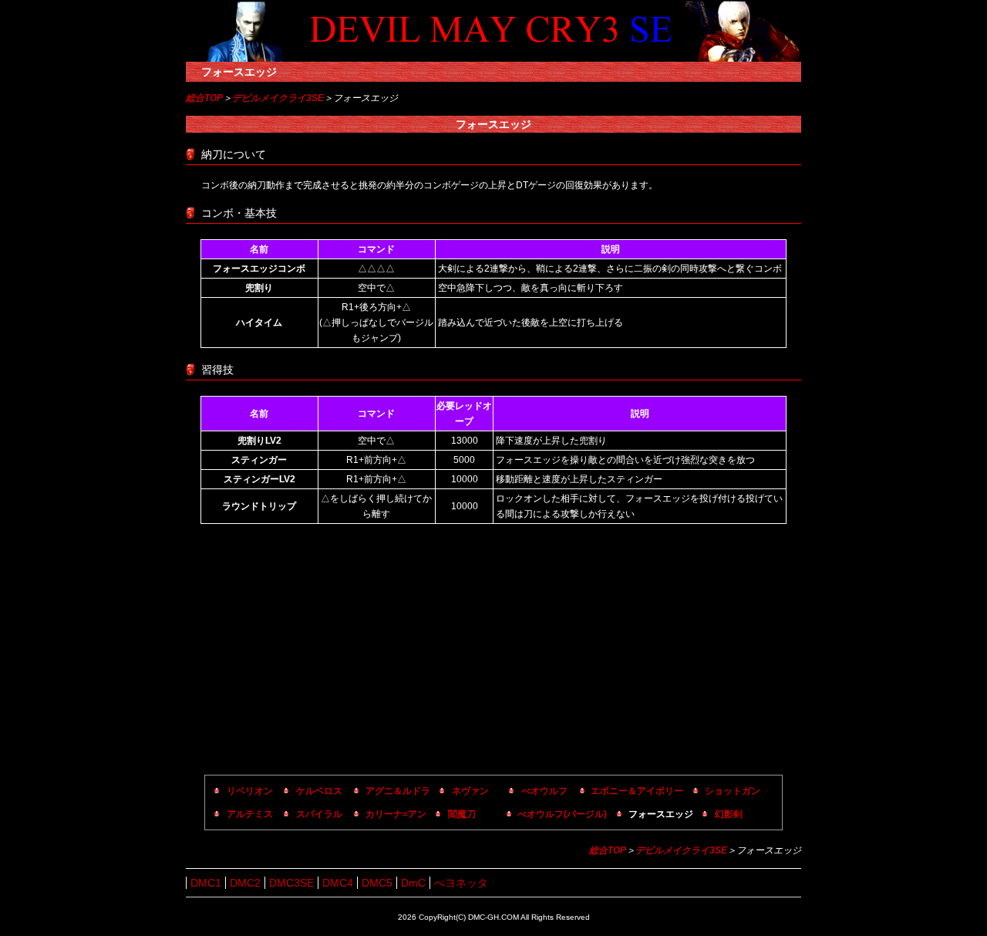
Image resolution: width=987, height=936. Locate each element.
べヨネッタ (461, 883)
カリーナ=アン (395, 814)
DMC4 (337, 883)
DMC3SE (291, 883)
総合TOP (204, 98)
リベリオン (250, 791)
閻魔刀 (462, 814)
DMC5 (377, 883)
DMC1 (205, 883)
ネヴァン (470, 791)
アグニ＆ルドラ (397, 791)
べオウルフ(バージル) (562, 814)
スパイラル (319, 814)
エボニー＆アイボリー (637, 791)
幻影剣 (729, 814)
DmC (413, 883)
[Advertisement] (493, 651)
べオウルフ (544, 791)
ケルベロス (319, 791)
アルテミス (250, 814)
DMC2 (245, 883)
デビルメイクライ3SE (278, 98)
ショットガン (732, 791)
